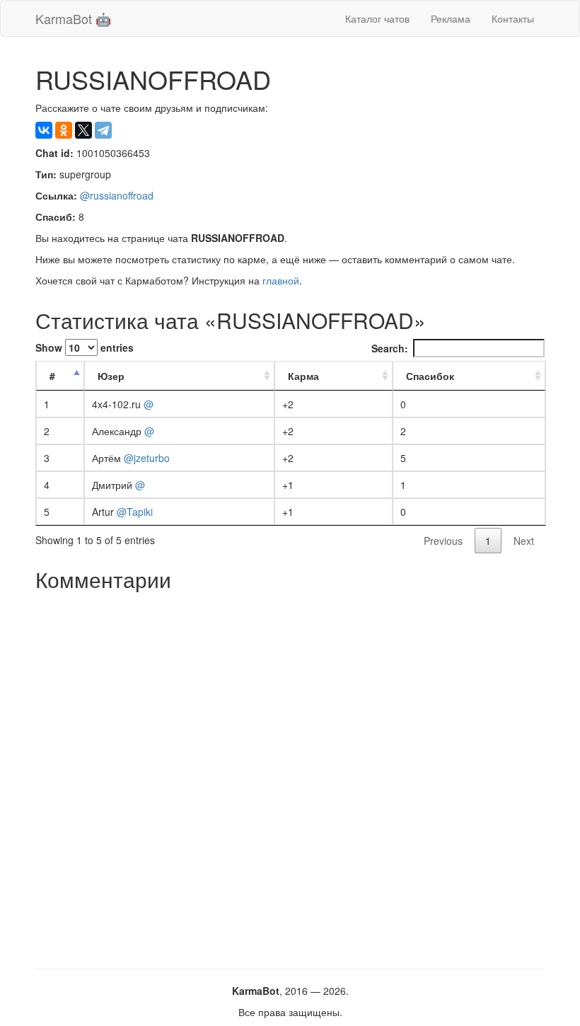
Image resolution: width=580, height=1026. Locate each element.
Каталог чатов (377, 18)
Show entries (84, 347)
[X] (83, 130)
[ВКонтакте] (43, 130)
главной (280, 280)
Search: (389, 348)
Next (524, 541)
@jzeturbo (147, 458)
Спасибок (430, 376)
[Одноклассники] (63, 130)
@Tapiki (135, 512)
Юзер (111, 376)
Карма (303, 376)
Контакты (513, 18)
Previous (443, 541)
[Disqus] (290, 775)
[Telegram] (103, 130)
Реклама (450, 18)
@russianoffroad (116, 195)
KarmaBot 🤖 (73, 18)
